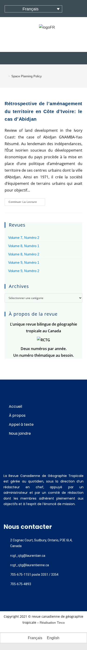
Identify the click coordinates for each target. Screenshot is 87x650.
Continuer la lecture (27, 200)
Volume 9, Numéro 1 (23, 262)
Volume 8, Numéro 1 (23, 246)
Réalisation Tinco (52, 622)
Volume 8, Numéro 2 (23, 254)
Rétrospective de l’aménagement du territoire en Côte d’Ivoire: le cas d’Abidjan (43, 111)
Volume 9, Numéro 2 (23, 271)
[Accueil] (6, 76)
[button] (43, 58)
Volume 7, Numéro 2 (23, 238)
